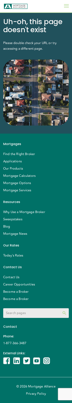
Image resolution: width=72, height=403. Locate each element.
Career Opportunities (19, 284)
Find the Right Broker (19, 154)
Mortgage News (15, 233)
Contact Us (11, 277)
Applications (12, 161)
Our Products (13, 168)
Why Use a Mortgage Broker (24, 212)
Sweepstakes (12, 219)
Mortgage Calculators (19, 175)
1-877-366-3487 (14, 343)
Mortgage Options (17, 183)
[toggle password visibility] (64, 313)
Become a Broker (16, 291)
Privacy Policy (36, 393)
